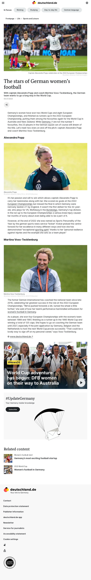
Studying (34, 10)
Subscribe (13, 409)
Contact (7, 500)
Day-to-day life (50, 10)
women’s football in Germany (22, 312)
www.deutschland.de (20, 336)
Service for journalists (13, 528)
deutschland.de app (12, 517)
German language (71, 10)
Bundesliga (51, 210)
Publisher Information (13, 511)
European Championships (20, 204)
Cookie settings (10, 539)
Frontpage (10, 19)
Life (18, 19)
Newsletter (8, 523)
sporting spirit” (42, 229)
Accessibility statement (14, 534)
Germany (46, 122)
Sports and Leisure (31, 19)
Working (20, 10)
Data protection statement (16, 506)
